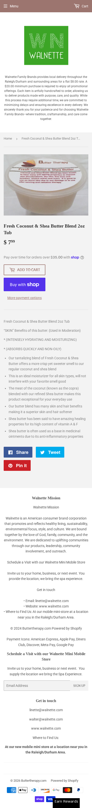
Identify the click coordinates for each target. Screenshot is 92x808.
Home (8, 138)
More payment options (24, 298)
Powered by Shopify (64, 780)
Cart (84, 6)
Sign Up (79, 686)
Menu (14, 6)
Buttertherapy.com (33, 780)
